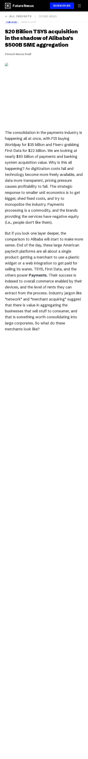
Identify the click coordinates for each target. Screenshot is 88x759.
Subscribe (62, 5)
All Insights (20, 16)
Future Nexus (23, 6)
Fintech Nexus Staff (18, 54)
